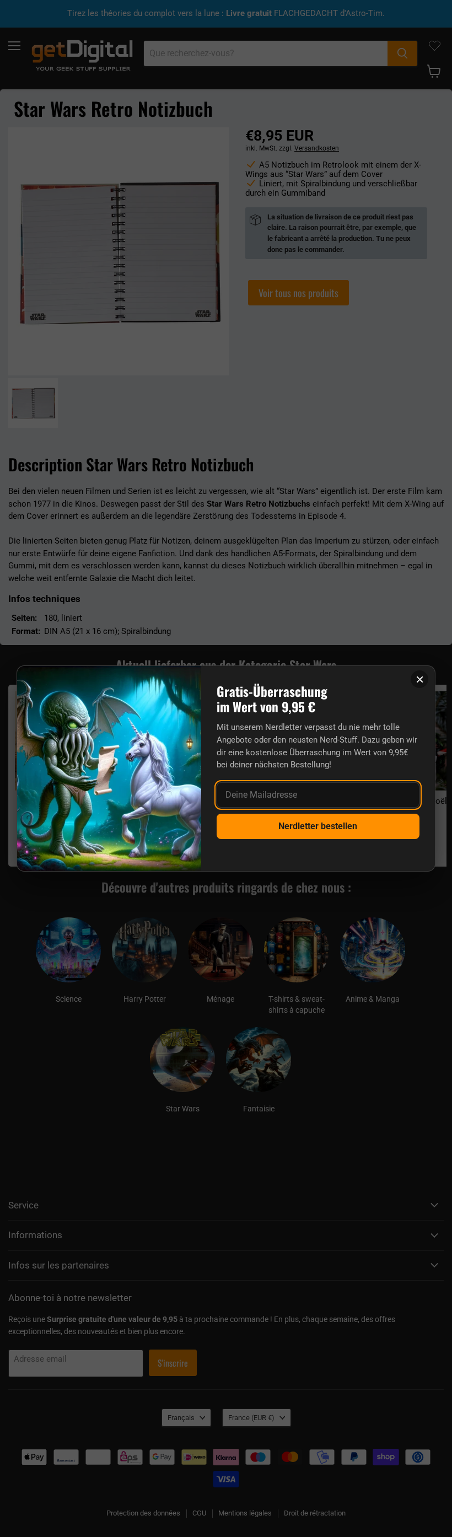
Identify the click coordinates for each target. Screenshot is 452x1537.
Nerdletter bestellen (317, 826)
